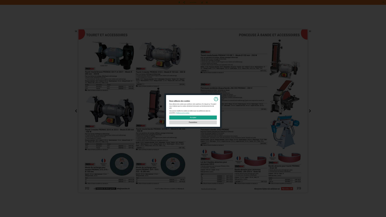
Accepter (193, 117)
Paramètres (193, 122)
